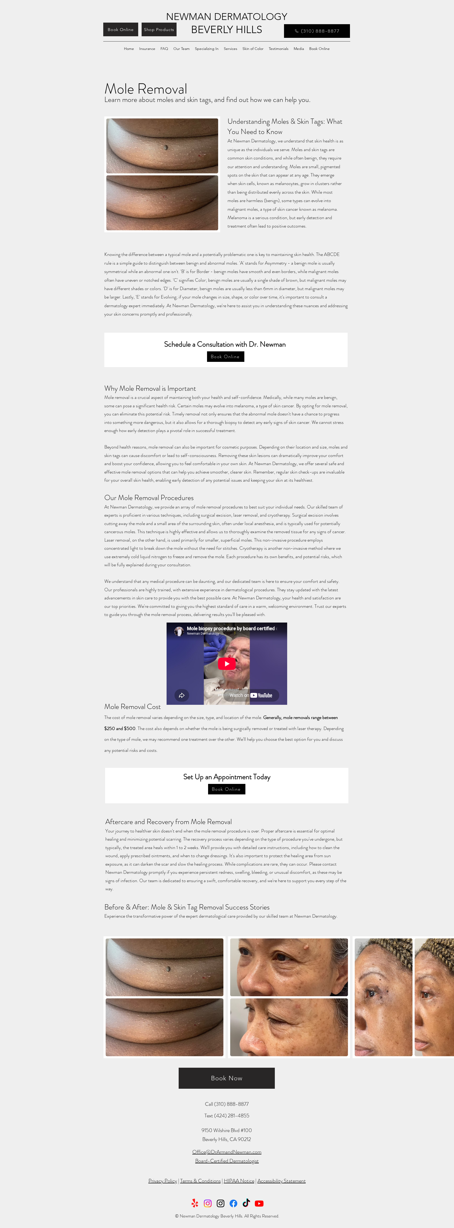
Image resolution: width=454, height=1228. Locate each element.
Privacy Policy (162, 1181)
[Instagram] (208, 1203)
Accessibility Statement (281, 1181)
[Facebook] (233, 1203)
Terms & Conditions (200, 1181)
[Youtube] (259, 1203)
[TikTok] (246, 1203)
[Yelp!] (195, 1203)
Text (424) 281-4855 (226, 1115)
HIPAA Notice (239, 1181)
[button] (147, 49)
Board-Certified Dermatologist (227, 1161)
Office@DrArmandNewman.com (226, 1152)
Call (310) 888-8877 (227, 1104)
